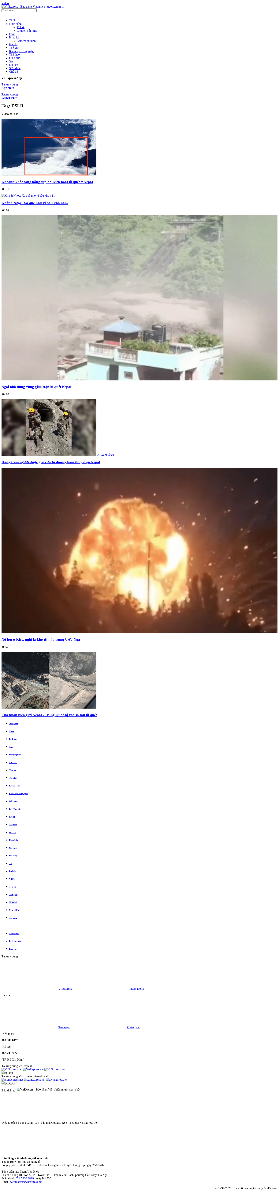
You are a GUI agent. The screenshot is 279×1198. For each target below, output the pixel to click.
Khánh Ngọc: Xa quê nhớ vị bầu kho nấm (35, 203)
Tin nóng (13, 918)
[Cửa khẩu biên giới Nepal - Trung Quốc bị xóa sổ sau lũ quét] (49, 707)
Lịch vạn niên (15, 941)
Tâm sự (12, 887)
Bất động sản (15, 809)
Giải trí (13, 44)
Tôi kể (20, 27)
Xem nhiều (14, 910)
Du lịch (13, 64)
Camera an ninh (26, 40)
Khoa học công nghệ (21, 51)
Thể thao (14, 54)
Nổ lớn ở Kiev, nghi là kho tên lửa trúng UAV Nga (41, 639)
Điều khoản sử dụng (14, 1122)
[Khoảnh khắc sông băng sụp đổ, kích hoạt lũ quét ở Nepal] (49, 174)
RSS (64, 1122)
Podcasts (13, 739)
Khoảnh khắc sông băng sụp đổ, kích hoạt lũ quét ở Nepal (47, 182)
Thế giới (14, 47)
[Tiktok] (30, 1151)
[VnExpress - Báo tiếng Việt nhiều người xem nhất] (33, 6)
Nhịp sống (15, 23)
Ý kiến (12, 879)
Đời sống (13, 856)
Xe (11, 61)
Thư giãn (13, 894)
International (136, 988)
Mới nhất (13, 902)
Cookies (56, 1122)
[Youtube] (242, 1122)
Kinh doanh (14, 786)
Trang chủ (13, 723)
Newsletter (14, 933)
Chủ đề (13, 71)
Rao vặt (13, 949)
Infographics (15, 754)
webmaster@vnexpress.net (26, 1181)
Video (5, 3)
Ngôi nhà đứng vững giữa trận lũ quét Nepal (36, 387)
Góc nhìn (13, 801)
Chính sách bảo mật (38, 1122)
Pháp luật (14, 37)
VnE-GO (13, 762)
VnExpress (65, 988)
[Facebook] (127, 1122)
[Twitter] (185, 1122)
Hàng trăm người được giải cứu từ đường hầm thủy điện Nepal (51, 462)
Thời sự (13, 20)
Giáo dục (14, 58)
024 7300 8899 (25, 1178)
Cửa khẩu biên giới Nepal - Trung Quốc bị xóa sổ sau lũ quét (49, 715)
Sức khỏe (14, 68)
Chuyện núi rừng (27, 30)
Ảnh (11, 747)
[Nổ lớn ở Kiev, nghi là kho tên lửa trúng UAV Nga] (139, 632)
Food (12, 34)
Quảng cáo (133, 1027)
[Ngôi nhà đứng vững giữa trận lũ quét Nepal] (139, 379)
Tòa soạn (64, 1027)
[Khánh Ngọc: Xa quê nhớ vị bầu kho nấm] (28, 195)
